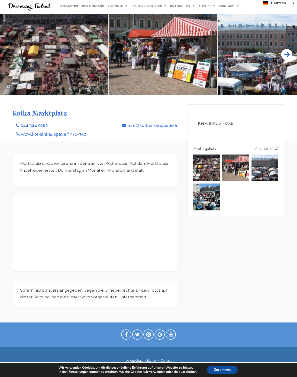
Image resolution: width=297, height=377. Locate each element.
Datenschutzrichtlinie (141, 360)
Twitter (137, 336)
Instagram (148, 336)
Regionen (115, 6)
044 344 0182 (34, 125)
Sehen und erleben (147, 6)
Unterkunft (180, 6)
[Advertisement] (95, 233)
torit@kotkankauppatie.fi (152, 125)
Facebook (126, 336)
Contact (166, 360)
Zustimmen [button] (222, 369)
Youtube (170, 336)
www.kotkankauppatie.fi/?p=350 (53, 134)
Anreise (204, 6)
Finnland (227, 6)
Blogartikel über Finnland (81, 6)
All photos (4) (266, 148)
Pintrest (159, 336)
